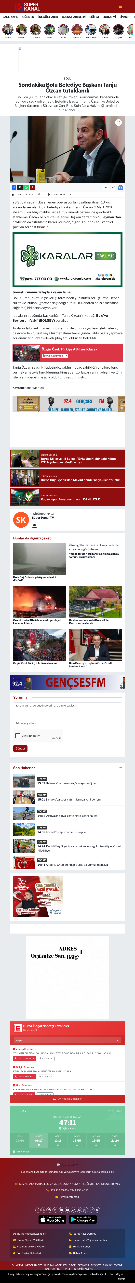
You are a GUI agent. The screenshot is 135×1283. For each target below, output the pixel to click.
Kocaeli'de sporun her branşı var (63, 832)
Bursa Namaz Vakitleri (30, 1240)
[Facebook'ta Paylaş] (14, 187)
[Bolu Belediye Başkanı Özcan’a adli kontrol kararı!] (95, 644)
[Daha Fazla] (32, 187)
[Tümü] (120, 767)
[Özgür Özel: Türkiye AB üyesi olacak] (39, 644)
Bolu (67, 78)
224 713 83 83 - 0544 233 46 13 (70, 1190)
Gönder (20, 748)
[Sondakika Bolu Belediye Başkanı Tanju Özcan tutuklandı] (67, 149)
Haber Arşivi (80, 1253)
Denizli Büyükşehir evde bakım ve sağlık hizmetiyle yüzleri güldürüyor (79, 848)
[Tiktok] (73, 1210)
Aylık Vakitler (22, 1151)
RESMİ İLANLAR (83, 1269)
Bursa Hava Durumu (84, 1233)
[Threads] (79, 1210)
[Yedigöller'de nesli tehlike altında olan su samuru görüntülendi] (95, 547)
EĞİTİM (94, 17)
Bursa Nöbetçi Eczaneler (31, 1233)
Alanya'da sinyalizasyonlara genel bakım (67, 815)
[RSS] (97, 1210)
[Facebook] (38, 1210)
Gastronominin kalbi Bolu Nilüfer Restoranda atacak (89, 622)
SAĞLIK (107, 1265)
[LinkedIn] (61, 1210)
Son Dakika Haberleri (29, 1253)
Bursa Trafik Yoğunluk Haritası (90, 1240)
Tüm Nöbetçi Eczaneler (69, 1098)
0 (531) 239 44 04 (26, 1058)
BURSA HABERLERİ (73, 17)
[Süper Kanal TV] (27, 6)
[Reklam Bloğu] (67, 977)
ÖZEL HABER (64, 1269)
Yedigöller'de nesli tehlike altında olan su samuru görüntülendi (94, 555)
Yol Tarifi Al (47, 1058)
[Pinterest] (50, 1210)
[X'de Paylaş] (20, 187)
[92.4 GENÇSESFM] (70, 682)
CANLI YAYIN (10, 17)
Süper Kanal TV (43, 517)
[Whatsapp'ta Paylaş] (26, 187)
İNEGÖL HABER (48, 17)
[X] (44, 1210)
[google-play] (82, 1219)
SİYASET (125, 17)
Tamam (121, 1279)
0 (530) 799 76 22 (26, 1076)
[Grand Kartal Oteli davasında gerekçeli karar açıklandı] (39, 601)
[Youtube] (67, 1210)
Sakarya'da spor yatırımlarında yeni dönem (69, 799)
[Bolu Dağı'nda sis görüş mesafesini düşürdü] (39, 559)
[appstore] (52, 1219)
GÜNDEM (28, 17)
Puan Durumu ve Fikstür (31, 1246)
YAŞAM (42, 778)
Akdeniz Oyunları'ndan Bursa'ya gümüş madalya (73, 864)
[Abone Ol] (120, 187)
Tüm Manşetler (81, 1246)
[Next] (85, 1210)
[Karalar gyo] (68, 260)
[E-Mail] (34, 525)
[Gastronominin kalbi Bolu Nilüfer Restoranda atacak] (95, 601)
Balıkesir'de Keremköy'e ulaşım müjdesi (67, 783)
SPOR (72, 1265)
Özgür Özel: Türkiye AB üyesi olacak (35, 663)
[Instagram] (55, 1210)
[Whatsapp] (91, 1210)
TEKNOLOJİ (48, 1269)
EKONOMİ (109, 17)
